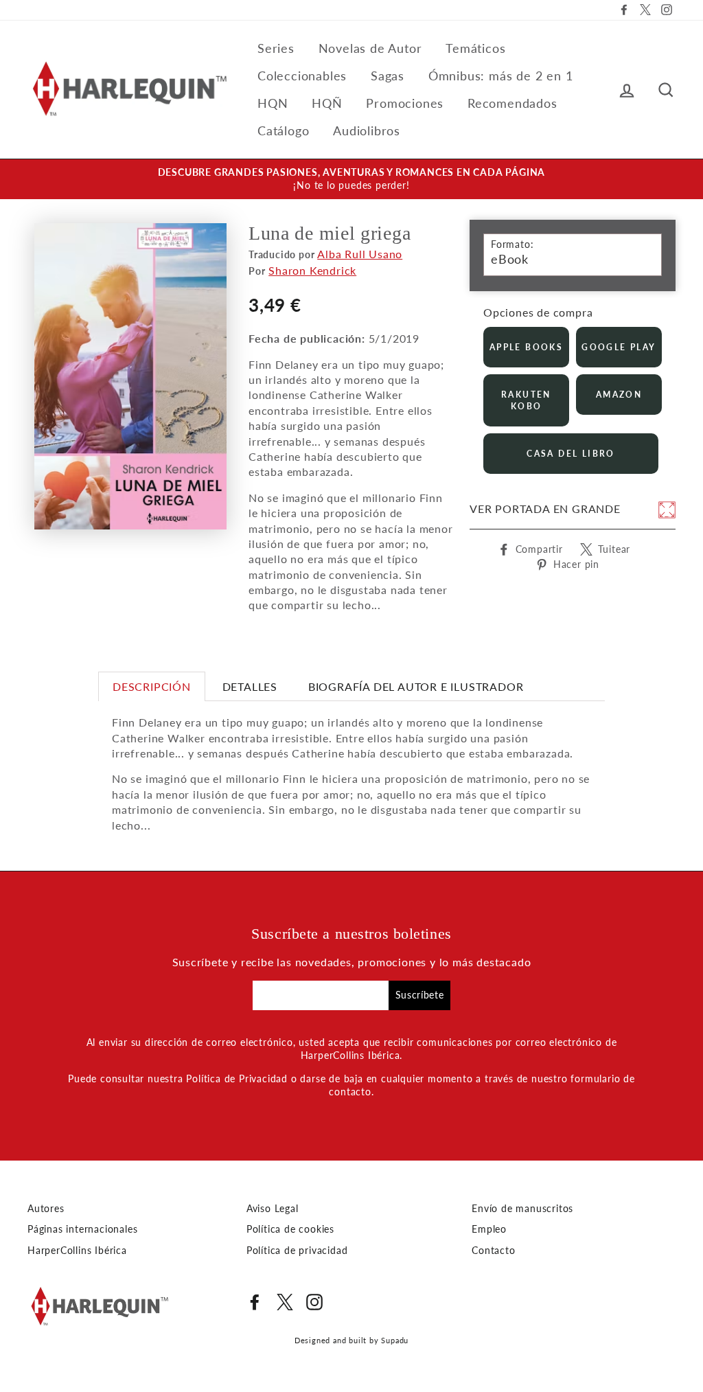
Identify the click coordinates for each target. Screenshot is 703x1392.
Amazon (619, 394)
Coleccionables (302, 75)
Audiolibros (366, 130)
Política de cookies (290, 1229)
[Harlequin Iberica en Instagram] (314, 1302)
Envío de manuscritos (522, 1208)
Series (276, 48)
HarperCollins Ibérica (77, 1250)
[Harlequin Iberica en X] (285, 1302)
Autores (46, 1208)
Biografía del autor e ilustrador (416, 686)
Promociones (404, 103)
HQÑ (327, 103)
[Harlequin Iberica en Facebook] (254, 1302)
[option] (351, 179)
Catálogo (283, 130)
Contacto (493, 1250)
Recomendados (512, 103)
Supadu (394, 1340)
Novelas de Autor (370, 48)
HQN (272, 103)
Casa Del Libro (571, 453)
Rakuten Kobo (526, 400)
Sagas (387, 75)
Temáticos (475, 48)
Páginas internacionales (82, 1229)
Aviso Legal (272, 1208)
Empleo (489, 1229)
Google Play (618, 347)
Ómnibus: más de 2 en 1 (500, 75)
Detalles (249, 686)
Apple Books (526, 347)
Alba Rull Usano (359, 253)
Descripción (152, 686)
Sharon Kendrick (312, 270)
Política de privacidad (297, 1250)
